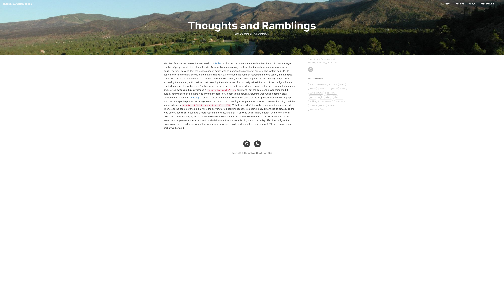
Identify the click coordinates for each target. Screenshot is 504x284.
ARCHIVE (460, 4)
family (342, 84)
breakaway (322, 84)
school (312, 105)
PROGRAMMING (487, 4)
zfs (322, 109)
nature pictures (316, 93)
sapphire (339, 101)
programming (325, 101)
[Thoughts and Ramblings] (257, 143)
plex (336, 97)
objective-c (332, 93)
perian (327, 97)
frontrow (323, 88)
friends (313, 88)
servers (322, 105)
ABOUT (472, 4)
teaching (313, 109)
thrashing (195, 97)
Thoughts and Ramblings (17, 3)
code (333, 84)
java (343, 88)
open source (315, 97)
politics (313, 101)
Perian (218, 63)
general (334, 88)
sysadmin (334, 105)
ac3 (311, 84)
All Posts (446, 4)
